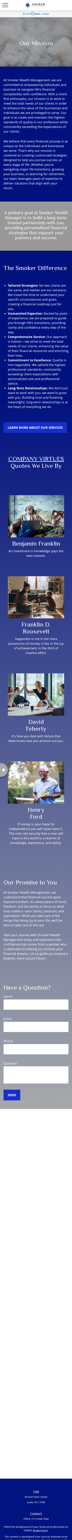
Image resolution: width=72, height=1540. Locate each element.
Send (12, 1095)
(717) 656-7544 (40, 1518)
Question (10, 1063)
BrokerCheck (40, 1530)
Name (7, 996)
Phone (8, 1041)
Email (7, 1019)
